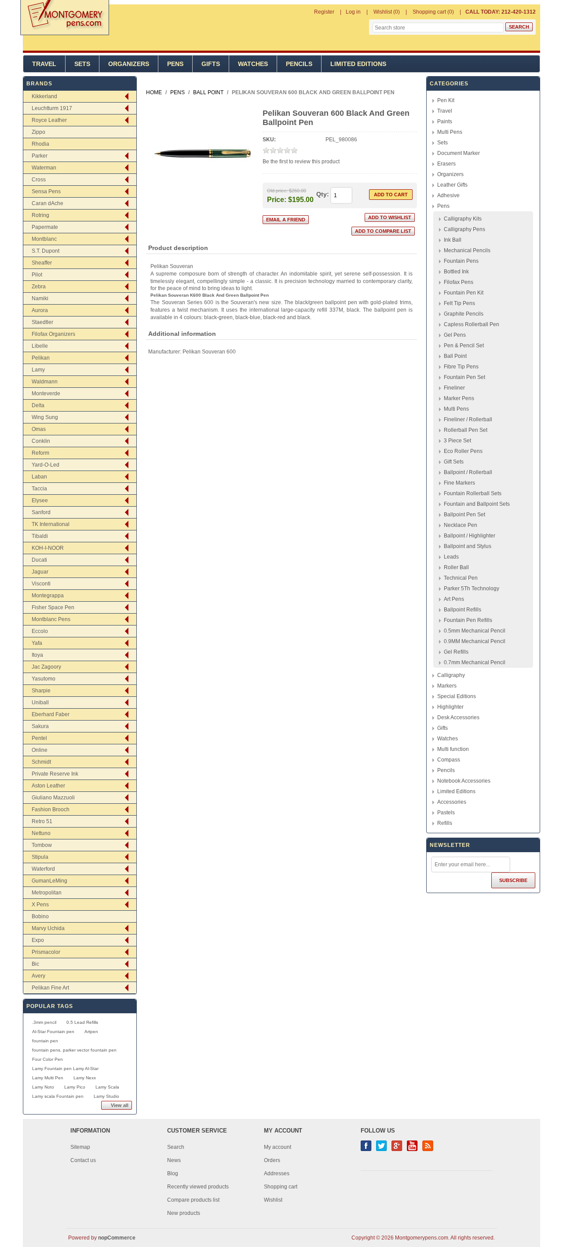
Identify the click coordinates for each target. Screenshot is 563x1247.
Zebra (39, 286)
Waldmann (45, 382)
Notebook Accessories (463, 781)
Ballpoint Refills (462, 610)
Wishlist (273, 1200)
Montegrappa (48, 595)
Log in (353, 12)
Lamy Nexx (84, 1077)
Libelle (40, 346)
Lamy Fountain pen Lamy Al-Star (65, 1068)
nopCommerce (116, 1238)
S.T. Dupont (45, 251)
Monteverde (46, 393)
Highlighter (450, 707)
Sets (82, 63)
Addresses (276, 1173)
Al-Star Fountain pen (53, 1031)
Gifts (210, 63)
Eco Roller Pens (463, 451)
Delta (38, 405)
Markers (447, 686)
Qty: (322, 194)
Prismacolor (46, 952)
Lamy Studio (106, 1096)
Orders (272, 1160)
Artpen (91, 1031)
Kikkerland (44, 96)
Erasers (446, 164)
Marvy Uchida (48, 928)
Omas (39, 429)
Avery (38, 976)
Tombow (42, 845)
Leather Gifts (452, 185)
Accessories (451, 802)
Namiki (40, 298)
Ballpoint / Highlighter (469, 536)
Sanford (41, 512)
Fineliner (454, 388)
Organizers (128, 63)
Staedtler (42, 322)
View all (119, 1105)
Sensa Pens (46, 191)
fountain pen (45, 1040)
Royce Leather (49, 120)
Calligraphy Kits (463, 219)
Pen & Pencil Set (464, 345)
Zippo (38, 132)
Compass (448, 760)
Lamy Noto (43, 1087)
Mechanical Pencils (467, 250)
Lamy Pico (74, 1087)
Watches (253, 63)
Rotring (40, 215)
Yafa (37, 643)
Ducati (39, 560)
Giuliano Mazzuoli (53, 798)
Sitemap (80, 1147)
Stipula (40, 857)
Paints (444, 121)
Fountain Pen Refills (468, 620)
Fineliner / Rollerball (468, 419)
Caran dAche (47, 203)
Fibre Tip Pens (461, 367)
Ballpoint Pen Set (464, 514)
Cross (39, 180)
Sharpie (41, 691)
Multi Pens (449, 132)
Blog (172, 1173)
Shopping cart (280, 1187)
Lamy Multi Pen (47, 1077)
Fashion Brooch (50, 809)
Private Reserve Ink (55, 774)
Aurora (40, 310)
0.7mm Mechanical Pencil (474, 662)
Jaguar (40, 572)
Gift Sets (454, 462)
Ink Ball (452, 240)
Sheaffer (42, 263)
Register (324, 12)
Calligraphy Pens (464, 229)
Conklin (41, 441)
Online (40, 750)
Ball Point (455, 356)
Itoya (37, 655)
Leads (451, 557)
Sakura (40, 726)
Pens (175, 63)
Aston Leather (48, 786)
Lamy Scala (107, 1087)
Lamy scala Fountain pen (58, 1096)
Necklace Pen (460, 525)
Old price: (277, 190)
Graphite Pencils (463, 314)
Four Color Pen (47, 1059)
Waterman (44, 168)
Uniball (40, 702)
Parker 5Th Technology (471, 588)
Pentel (39, 738)
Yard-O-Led (45, 465)
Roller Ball (456, 567)
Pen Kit (445, 100)
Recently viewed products (198, 1187)
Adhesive (448, 195)
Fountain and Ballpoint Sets (477, 504)
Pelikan (41, 358)
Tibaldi (40, 536)
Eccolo (40, 631)
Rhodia (40, 144)
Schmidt (41, 762)
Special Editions (456, 696)
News (174, 1160)
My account (277, 1147)
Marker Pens (459, 398)
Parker (40, 156)
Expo (38, 940)
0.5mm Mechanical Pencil (474, 631)
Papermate (45, 227)
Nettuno (41, 833)
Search (175, 1147)
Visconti (41, 584)
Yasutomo (43, 679)
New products (183, 1213)
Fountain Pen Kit (463, 293)
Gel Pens (455, 335)
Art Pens (454, 599)
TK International (50, 524)
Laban (39, 477)
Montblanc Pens (51, 619)
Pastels (446, 812)
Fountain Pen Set (464, 377)
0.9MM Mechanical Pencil (474, 641)
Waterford (43, 869)
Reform (40, 453)
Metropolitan (47, 893)
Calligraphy (451, 675)
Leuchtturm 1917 (52, 108)
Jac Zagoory (46, 667)
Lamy (38, 370)
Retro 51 (42, 821)
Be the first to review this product (301, 161)
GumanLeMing (49, 881)
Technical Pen (461, 578)
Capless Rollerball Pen (471, 324)
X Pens (40, 904)
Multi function (453, 749)
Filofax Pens (458, 282)
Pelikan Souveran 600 (209, 352)
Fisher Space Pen (53, 607)
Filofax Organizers (53, 334)
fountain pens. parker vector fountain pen (74, 1050)
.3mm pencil (44, 1022)
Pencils (299, 63)
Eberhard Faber (50, 714)
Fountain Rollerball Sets (472, 493)
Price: (276, 199)
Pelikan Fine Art (50, 988)
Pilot (37, 275)
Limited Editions (358, 63)
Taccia (39, 489)
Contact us (83, 1160)
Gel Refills (456, 652)
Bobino (40, 916)
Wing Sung (45, 417)
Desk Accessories (458, 717)
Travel (44, 63)
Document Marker (458, 153)
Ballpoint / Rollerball (468, 472)
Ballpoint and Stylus (467, 546)
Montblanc (44, 239)
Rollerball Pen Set (465, 430)
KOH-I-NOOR (48, 548)
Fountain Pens (461, 261)
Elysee (40, 500)
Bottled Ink (456, 272)
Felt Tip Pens (459, 303)
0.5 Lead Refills (82, 1022)
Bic (35, 964)
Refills (444, 823)
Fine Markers (459, 483)
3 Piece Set (457, 441)
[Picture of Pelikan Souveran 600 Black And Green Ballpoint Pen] (201, 202)
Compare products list (193, 1200)
